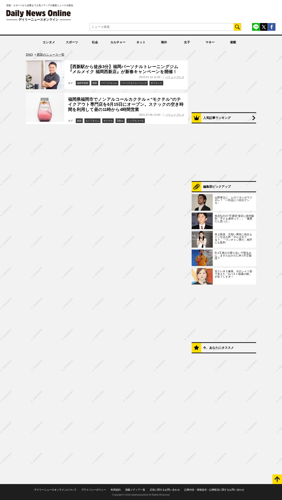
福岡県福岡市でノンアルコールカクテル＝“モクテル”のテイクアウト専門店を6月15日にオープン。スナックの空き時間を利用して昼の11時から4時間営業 (126, 104)
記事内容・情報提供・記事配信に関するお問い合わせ (214, 489)
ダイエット (156, 83)
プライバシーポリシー (93, 489)
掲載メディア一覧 (135, 489)
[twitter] (264, 27)
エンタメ (49, 42)
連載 (233, 42)
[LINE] (256, 27)
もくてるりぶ (92, 120)
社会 (95, 42)
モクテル (108, 120)
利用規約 (116, 489)
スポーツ (72, 42)
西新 (94, 83)
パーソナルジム (109, 83)
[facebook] (271, 27)
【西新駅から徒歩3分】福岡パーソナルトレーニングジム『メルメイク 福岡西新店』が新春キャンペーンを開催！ (123, 69)
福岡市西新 (82, 83)
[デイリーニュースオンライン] (38, 13)
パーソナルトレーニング (134, 83)
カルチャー (118, 42)
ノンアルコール (136, 120)
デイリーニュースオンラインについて (55, 489)
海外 (164, 42)
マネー (210, 42)
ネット (141, 42)
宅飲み (120, 120)
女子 (187, 42)
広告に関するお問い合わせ (165, 489)
